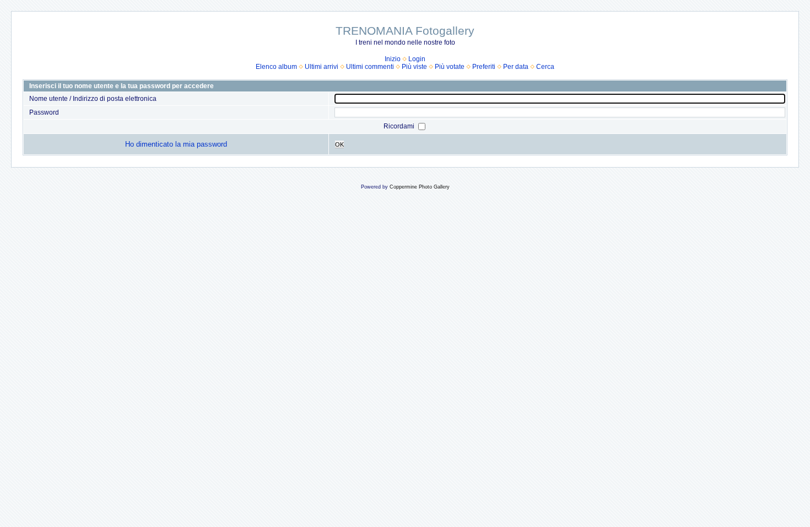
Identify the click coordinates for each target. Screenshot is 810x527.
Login (416, 59)
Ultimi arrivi (321, 67)
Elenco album (276, 67)
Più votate (450, 67)
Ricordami (400, 126)
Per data (515, 67)
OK (339, 144)
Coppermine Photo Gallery (420, 187)
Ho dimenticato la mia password (176, 144)
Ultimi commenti (370, 67)
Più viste (414, 67)
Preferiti (483, 67)
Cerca (545, 67)
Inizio (393, 59)
